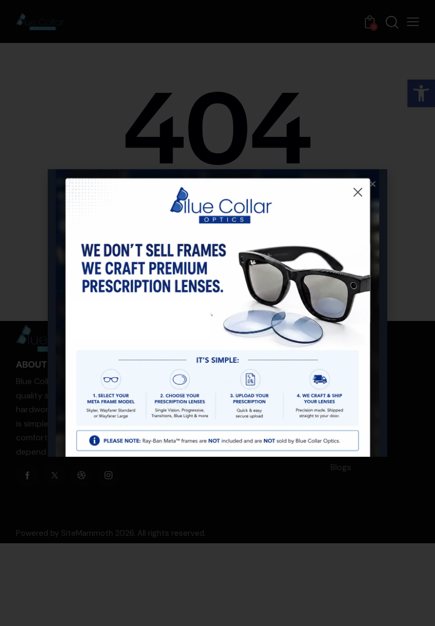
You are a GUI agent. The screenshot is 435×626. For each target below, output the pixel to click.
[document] (217, 313)
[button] (373, 184)
